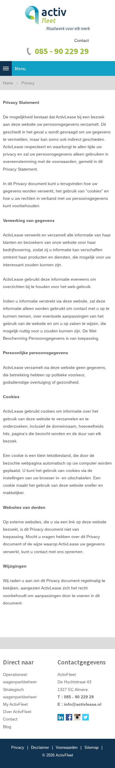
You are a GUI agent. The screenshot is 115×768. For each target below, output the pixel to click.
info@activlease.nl (82, 704)
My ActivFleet (15, 704)
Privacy (17, 747)
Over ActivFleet (17, 711)
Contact (81, 40)
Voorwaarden (67, 747)
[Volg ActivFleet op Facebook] (69, 717)
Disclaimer (40, 747)
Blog (7, 726)
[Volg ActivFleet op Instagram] (77, 717)
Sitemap (91, 747)
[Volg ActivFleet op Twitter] (85, 717)
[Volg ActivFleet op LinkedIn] (61, 717)
